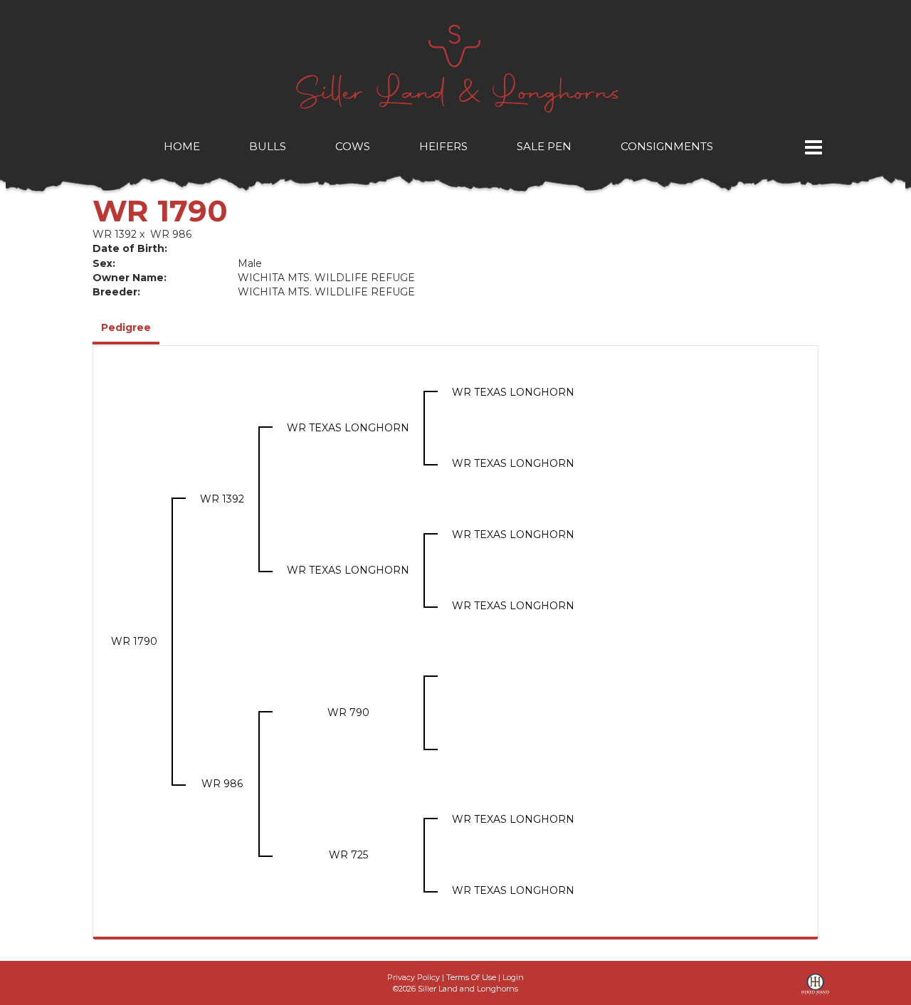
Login (513, 977)
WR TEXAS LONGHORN (348, 427)
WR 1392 (115, 234)
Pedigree (126, 327)
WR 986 (170, 234)
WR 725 (348, 854)
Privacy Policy (413, 977)
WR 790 (348, 712)
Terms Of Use (471, 977)
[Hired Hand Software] (815, 989)
